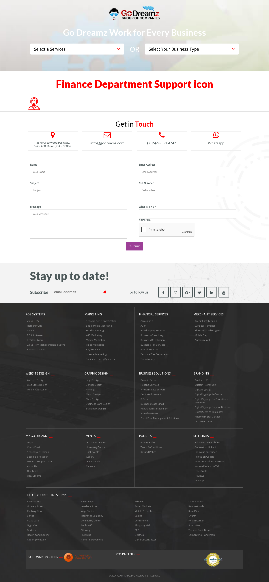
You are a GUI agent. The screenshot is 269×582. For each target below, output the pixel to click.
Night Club (32, 525)
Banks (30, 515)
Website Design (38, 373)
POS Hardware (35, 340)
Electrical (139, 534)
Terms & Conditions (151, 447)
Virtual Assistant (149, 413)
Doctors (31, 530)
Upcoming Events (95, 447)
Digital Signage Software (208, 394)
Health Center (196, 520)
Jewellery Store (89, 506)
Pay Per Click (93, 349)
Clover (30, 330)
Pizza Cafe (33, 520)
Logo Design (93, 380)
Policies (145, 436)
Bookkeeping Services (153, 330)
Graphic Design (97, 373)
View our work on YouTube (210, 461)
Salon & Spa (87, 501)
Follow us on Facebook (207, 442)
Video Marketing (95, 344)
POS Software (35, 335)
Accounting (147, 321)
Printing (90, 389)
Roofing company (36, 539)
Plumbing (86, 534)
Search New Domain (38, 452)
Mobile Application (37, 389)
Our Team (32, 471)
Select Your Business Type (46, 495)
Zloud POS (33, 321)
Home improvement (92, 539)
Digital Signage (203, 389)
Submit (134, 246)
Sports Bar (194, 525)
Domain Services (150, 380)
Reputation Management (154, 408)
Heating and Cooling (38, 534)
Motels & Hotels (143, 511)
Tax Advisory (148, 359)
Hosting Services (150, 384)
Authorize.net (202, 340)
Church (192, 515)
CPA (137, 530)
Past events (92, 452)
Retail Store (194, 511)
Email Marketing (95, 330)
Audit (143, 325)
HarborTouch (34, 325)
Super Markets (143, 506)
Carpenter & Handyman (201, 534)
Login (30, 442)
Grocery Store (35, 506)
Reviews (199, 475)
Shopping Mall (142, 525)
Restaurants (34, 501)
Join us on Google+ (205, 456)
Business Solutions (155, 373)
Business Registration (153, 340)
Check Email (33, 447)
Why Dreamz (34, 475)
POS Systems (35, 314)
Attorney (85, 530)
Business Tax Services (153, 344)
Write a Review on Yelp (207, 466)
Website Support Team (40, 461)
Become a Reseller (37, 456)
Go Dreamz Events (96, 442)
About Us (32, 466)
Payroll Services (149, 349)
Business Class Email (152, 403)
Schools (139, 501)
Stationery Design (96, 408)
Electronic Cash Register (208, 330)
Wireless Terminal (205, 325)
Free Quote (201, 471)
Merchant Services (208, 314)
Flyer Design (93, 399)
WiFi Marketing (94, 335)
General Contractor (145, 539)
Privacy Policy (148, 442)
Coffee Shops (196, 501)
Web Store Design (37, 384)
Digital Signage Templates (209, 411)
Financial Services (153, 314)
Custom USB (201, 380)
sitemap (199, 480)
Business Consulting (152, 335)
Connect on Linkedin (206, 447)
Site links (201, 436)
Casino (138, 515)
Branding (201, 373)
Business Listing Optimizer (100, 359)
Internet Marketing (96, 354)
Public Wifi (86, 525)
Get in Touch (93, 461)
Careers (90, 466)
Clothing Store (35, 511)
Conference (141, 520)
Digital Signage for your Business (213, 407)
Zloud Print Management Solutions (46, 344)
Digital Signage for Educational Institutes (212, 400)
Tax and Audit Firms (199, 530)
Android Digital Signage (208, 416)
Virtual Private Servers (153, 389)
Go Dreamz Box (203, 421)
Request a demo (36, 349)
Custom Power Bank (206, 384)
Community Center (91, 520)
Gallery (90, 456)
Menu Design (93, 394)
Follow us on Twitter (206, 452)
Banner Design (94, 384)
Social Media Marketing (99, 325)
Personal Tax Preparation (155, 354)
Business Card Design (98, 403)
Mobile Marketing (95, 340)
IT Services (146, 399)
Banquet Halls (196, 506)
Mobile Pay (201, 335)
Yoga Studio (87, 511)
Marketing (93, 314)
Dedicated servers (151, 394)
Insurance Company (92, 515)
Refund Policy (148, 452)
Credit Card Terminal (206, 321)
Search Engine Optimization (101, 321)
